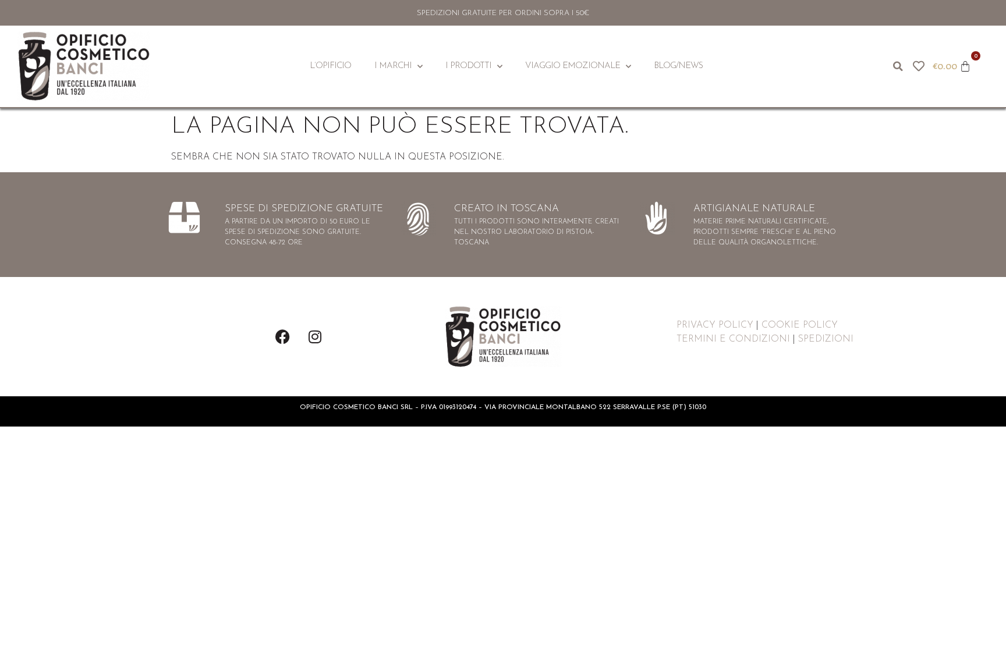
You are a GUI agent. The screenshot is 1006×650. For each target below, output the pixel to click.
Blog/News (678, 66)
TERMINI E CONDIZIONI (733, 339)
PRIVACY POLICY (714, 325)
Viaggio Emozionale (572, 66)
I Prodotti (468, 66)
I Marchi (393, 66)
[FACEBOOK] (282, 336)
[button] (897, 66)
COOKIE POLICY (799, 325)
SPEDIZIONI (825, 339)
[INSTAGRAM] (315, 336)
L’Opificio (330, 66)
